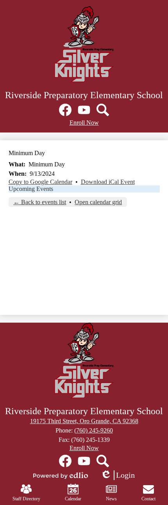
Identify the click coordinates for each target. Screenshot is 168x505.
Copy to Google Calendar (40, 181)
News (111, 498)
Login (117, 475)
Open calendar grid (98, 202)
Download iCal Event (108, 181)
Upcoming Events (31, 188)
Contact (148, 498)
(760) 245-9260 (93, 430)
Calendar (73, 498)
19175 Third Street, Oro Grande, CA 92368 (84, 421)
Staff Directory (26, 498)
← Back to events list (39, 202)
